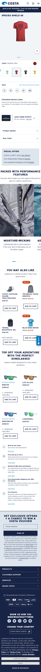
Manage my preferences (20, 668)
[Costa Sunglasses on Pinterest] (30, 621)
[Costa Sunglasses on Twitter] (14, 621)
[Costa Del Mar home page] (10, 3)
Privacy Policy (30, 546)
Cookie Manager (28, 654)
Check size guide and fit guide (30, 85)
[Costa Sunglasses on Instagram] (19, 621)
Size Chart (7, 138)
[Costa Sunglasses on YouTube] (25, 621)
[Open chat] (38, 340)
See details (25, 155)
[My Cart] (33, 3)
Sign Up (20, 533)
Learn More (11, 476)
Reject (20, 663)
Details (27, 159)
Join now (29, 119)
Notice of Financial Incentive (14, 548)
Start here (11, 451)
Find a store (11, 462)
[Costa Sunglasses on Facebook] (9, 621)
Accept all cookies (20, 658)
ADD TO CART (10, 308)
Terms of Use (15, 652)
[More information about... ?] (34, 118)
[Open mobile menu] (38, 3)
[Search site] (28, 3)
